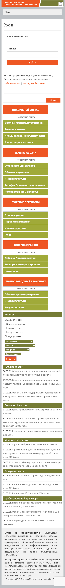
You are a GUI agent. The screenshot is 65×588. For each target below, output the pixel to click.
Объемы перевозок (16, 324)
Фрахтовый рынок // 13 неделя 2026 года (34, 444)
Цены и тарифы (14, 320)
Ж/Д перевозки (14, 366)
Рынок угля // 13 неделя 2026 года (30, 493)
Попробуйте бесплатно (33, 83)
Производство (14, 328)
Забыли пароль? (12, 83)
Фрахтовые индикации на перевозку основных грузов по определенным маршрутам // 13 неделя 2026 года (32, 453)
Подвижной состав (16, 405)
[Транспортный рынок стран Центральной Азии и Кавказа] (32, 6)
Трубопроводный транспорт (21, 498)
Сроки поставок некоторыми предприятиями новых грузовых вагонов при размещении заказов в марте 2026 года (31, 422)
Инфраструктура (15, 332)
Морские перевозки (17, 440)
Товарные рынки (14, 471)
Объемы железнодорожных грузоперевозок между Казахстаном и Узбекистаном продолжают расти (32, 396)
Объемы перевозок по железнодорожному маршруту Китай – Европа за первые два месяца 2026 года (32, 384)
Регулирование (14, 337)
